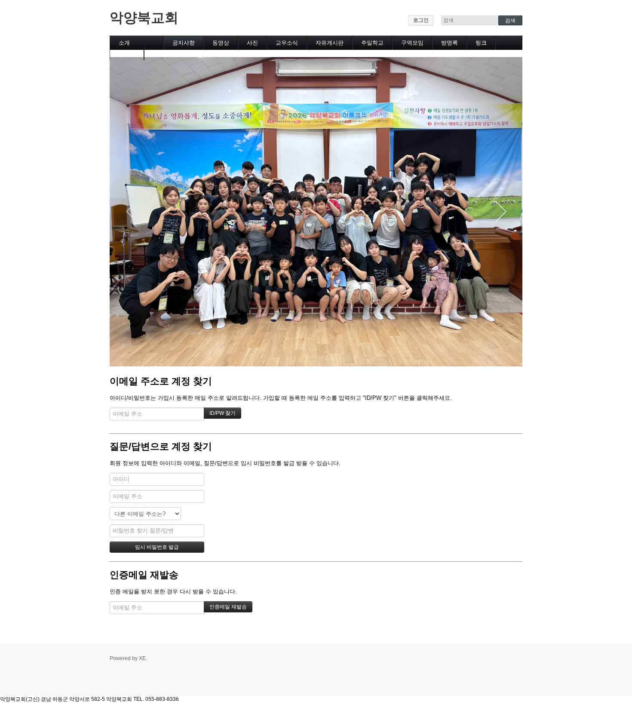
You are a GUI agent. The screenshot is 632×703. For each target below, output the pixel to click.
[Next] (500, 211)
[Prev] (131, 211)
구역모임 (412, 43)
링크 (481, 43)
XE (142, 658)
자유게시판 (330, 43)
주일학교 (372, 43)
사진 (252, 43)
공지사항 (183, 43)
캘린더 (127, 53)
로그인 (421, 20)
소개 (124, 43)
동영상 (220, 43)
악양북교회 (144, 17)
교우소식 (287, 43)
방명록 (449, 43)
